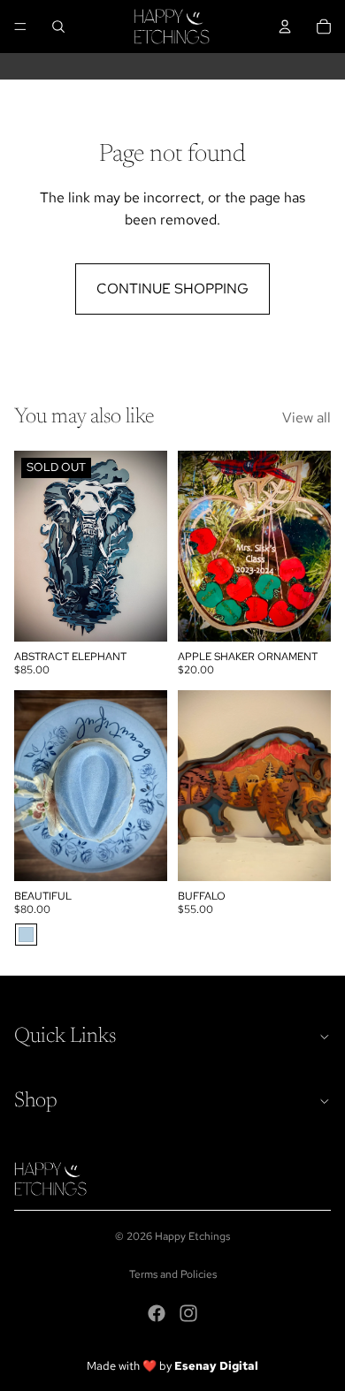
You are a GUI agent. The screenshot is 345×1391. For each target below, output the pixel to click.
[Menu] (20, 26)
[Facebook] (156, 1313)
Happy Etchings (192, 1236)
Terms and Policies (173, 1274)
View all (306, 417)
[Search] (58, 26)
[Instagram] (188, 1313)
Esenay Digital (216, 1365)
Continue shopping (172, 288)
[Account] (284, 26)
